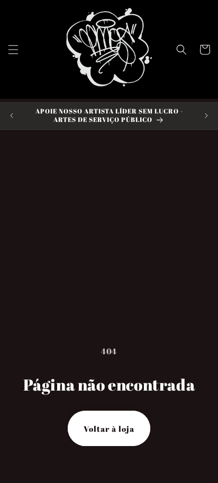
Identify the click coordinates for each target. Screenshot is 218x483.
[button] (13, 49)
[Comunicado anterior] (11, 115)
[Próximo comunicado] (206, 115)
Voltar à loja (109, 428)
